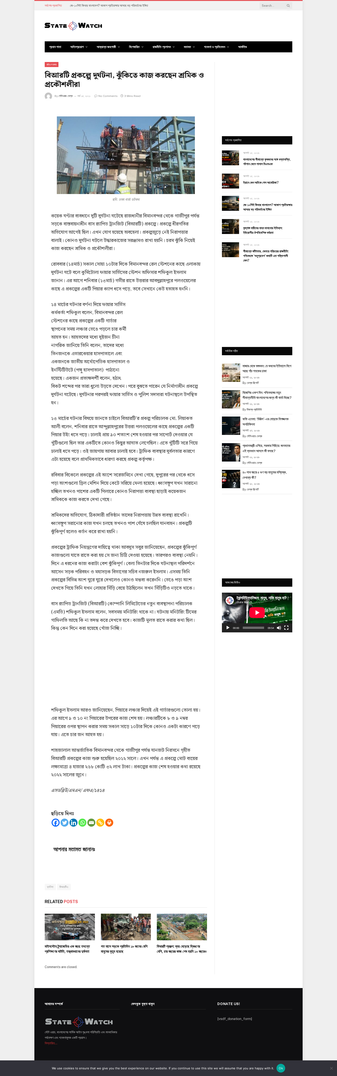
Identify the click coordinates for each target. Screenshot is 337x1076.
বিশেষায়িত (134, 47)
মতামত (187, 47)
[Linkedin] (73, 823)
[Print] (109, 823)
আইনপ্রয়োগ (77, 47)
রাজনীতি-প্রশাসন (162, 47)
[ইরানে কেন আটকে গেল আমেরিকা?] (230, 181)
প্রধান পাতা (55, 47)
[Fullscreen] (286, 627)
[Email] (91, 823)
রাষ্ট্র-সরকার (52, 64)
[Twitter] (65, 823)
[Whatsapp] (82, 823)
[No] (331, 1068)
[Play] (228, 627)
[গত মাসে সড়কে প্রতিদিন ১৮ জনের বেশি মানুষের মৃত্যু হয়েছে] (126, 927)
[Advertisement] (166, 337)
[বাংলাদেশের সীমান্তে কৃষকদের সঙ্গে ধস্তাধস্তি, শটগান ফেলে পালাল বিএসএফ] (230, 157)
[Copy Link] (100, 823)
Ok (281, 1068)
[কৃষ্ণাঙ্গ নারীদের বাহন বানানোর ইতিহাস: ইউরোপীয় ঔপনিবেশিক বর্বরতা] (230, 226)
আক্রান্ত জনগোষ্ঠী (106, 47)
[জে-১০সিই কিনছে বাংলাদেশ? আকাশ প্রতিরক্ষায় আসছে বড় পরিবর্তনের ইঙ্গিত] (230, 203)
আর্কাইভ (242, 47)
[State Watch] (73, 26)
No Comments (108, 96)
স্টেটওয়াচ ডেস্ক (65, 96)
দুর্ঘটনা (50, 887)
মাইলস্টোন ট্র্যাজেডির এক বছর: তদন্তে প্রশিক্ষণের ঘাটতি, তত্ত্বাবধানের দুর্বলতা (67, 949)
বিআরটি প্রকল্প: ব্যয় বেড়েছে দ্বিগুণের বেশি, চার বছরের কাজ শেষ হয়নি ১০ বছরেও (182, 949)
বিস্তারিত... (51, 1043)
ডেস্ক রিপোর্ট (253, 383)
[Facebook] (56, 823)
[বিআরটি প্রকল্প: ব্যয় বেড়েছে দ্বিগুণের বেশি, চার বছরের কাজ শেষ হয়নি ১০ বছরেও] (182, 927)
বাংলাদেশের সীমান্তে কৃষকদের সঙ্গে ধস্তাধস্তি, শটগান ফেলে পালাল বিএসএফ (267, 162)
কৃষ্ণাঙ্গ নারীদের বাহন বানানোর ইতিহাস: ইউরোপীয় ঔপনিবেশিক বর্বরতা (263, 230)
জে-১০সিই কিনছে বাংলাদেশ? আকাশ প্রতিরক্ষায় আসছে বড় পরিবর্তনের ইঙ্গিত (109, 5)
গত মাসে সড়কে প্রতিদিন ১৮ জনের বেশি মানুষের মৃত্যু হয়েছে (124, 949)
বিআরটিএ (64, 887)
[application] (257, 612)
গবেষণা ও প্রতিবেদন (214, 47)
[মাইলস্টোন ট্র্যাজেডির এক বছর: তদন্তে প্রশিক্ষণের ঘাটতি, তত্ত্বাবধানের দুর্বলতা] (70, 927)
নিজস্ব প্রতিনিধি (254, 409)
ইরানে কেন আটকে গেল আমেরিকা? (261, 182)
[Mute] (279, 627)
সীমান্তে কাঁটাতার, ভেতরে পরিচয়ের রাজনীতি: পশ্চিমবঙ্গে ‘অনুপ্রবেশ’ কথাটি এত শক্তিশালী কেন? (266, 255)
